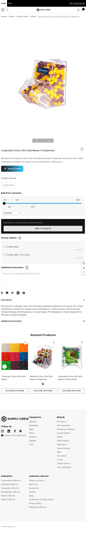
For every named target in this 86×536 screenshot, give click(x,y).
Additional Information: (12, 267)
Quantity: (8, 213)
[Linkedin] (18, 293)
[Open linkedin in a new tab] (9, 430)
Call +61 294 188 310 (77, 3)
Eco (10, 3)
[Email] (7, 293)
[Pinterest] (23, 293)
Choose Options (14, 391)
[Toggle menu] (2, 10)
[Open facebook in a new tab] (15, 430)
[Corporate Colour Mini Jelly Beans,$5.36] (14, 356)
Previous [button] (36, 140)
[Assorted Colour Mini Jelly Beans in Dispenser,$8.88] (43, 356)
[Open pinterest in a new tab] (20, 430)
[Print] (12, 293)
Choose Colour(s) (8, 178)
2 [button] (45, 397)
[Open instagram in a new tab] (2, 430)
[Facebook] (2, 293)
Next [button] (49, 140)
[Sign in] (78, 9)
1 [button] (41, 397)
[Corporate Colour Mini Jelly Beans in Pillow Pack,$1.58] (71, 356)
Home (3, 3)
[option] (43, 83)
